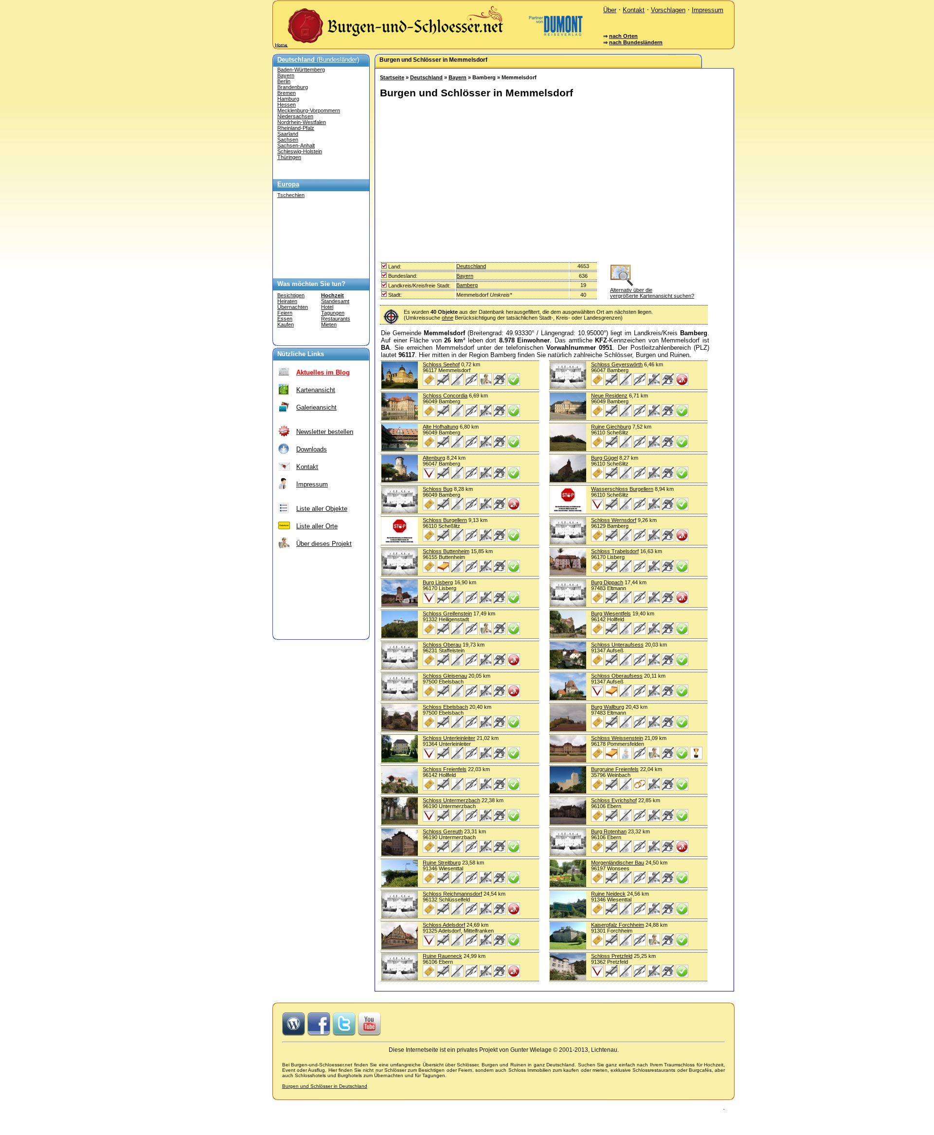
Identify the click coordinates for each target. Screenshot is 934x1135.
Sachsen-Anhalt (296, 145)
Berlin (283, 81)
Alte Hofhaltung (440, 427)
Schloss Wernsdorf (613, 520)
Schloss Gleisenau (445, 676)
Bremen (286, 93)
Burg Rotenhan (609, 831)
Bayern (285, 75)
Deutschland (426, 77)
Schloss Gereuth (443, 831)
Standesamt (335, 301)
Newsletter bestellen (324, 431)
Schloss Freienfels (445, 769)
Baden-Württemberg (301, 69)
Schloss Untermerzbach (451, 800)
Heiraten (287, 301)
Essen (284, 319)
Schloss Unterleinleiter (449, 738)
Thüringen (289, 157)
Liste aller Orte (317, 526)
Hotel (327, 307)
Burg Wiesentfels (611, 613)
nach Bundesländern (636, 42)
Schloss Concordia (445, 395)
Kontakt (634, 10)
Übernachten (292, 307)
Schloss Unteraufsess (617, 645)
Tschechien (291, 195)
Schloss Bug (437, 489)
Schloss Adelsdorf (444, 925)
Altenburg (434, 458)
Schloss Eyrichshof (614, 800)
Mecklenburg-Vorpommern (308, 110)
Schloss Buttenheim (446, 551)
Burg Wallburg (607, 707)
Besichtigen (291, 295)
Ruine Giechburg (611, 427)
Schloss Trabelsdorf (615, 551)
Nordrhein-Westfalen (301, 122)
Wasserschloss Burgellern (622, 489)
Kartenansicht (315, 390)
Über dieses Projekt (324, 543)
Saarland (287, 134)
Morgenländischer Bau (617, 862)
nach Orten (623, 36)
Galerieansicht (316, 407)
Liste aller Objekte (321, 508)
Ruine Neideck (608, 894)
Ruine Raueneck (442, 956)
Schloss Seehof (441, 364)
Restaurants (335, 319)
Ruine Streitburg (442, 862)
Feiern (284, 313)
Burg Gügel (604, 458)
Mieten (329, 324)
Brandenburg (292, 87)
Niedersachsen (295, 116)
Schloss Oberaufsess (617, 676)
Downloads (311, 449)
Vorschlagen (668, 10)
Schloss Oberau (442, 645)
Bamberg (467, 285)
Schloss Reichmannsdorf (452, 894)
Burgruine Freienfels (615, 769)
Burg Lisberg (438, 582)
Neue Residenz (609, 395)
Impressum (707, 10)
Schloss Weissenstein (617, 738)
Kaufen (285, 324)
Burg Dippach (607, 582)
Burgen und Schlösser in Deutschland (324, 1086)
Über (609, 10)
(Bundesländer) (318, 59)
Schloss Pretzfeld (611, 956)
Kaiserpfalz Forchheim (617, 925)
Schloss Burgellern (445, 520)
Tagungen (332, 313)
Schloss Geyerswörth (617, 364)
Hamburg (288, 99)
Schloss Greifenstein (447, 613)
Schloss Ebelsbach (445, 707)
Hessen (286, 105)
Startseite (392, 77)
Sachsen (287, 140)
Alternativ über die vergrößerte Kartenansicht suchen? (652, 293)
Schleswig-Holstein (299, 151)
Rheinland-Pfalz (295, 128)
